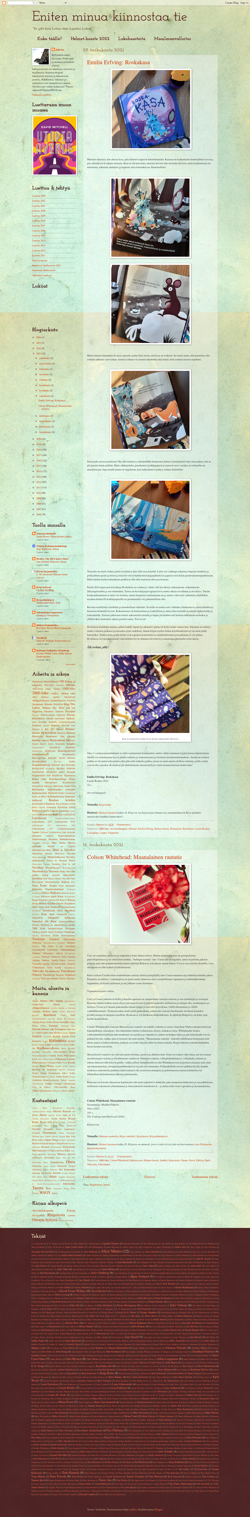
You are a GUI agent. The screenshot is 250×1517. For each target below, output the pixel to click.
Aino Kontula (179, 1243)
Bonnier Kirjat (59, 1122)
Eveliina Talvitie (76, 1309)
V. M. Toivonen (212, 1480)
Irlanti (39, 1032)
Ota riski (66, 878)
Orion (45, 1162)
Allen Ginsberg (169, 1251)
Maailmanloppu (39, 839)
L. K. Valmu (152, 1380)
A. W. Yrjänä (52, 1243)
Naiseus (63, 860)
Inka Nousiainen (106, 1330)
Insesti (35, 743)
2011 (39, 487)
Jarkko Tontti (38, 1340)
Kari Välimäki (50, 1369)
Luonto (103, 832)
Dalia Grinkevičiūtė (149, 1287)
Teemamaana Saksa (57, 1073)
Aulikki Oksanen (166, 1273)
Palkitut (65, 882)
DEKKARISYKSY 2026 (48, 602)
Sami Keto (214, 1451)
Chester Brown (37, 1283)
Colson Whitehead (119, 1160)
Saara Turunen (71, 1451)
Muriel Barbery (131, 1419)
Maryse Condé (124, 1409)
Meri (54, 842)
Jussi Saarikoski (123, 1362)
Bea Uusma (214, 1273)
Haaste (59, 729)
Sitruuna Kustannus (66, 1176)
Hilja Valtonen (104, 1326)
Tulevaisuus (69, 939)
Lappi (48, 1044)
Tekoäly (35, 935)
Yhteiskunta (104, 1164)
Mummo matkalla (108, 1136)
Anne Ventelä (90, 1262)
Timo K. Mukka (190, 1473)
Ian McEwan (192, 1326)
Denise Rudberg (199, 1291)
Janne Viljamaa (179, 1337)
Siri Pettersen (141, 1462)
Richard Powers (195, 1444)
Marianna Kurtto (144, 1402)
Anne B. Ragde (203, 1258)
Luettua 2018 (38, 220)
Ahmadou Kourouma (131, 1243)
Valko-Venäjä (37, 1083)
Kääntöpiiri (43, 1150)
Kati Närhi (59, 1373)
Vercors (131, 1483)
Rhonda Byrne (121, 1444)
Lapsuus (54, 810)
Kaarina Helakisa (55, 1366)
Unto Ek (182, 1480)
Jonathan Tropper (39, 1355)
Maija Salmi (97, 1398)
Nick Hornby (153, 1423)
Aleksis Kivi (180, 1246)
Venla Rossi (119, 1483)
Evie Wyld (91, 1308)
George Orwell (107, 1312)
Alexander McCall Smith (42, 1251)
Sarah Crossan (173, 1455)
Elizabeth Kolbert (41, 1301)
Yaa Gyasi (129, 1490)
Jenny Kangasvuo (143, 1344)
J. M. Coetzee (49, 1333)
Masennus (53, 839)
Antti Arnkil (196, 1265)
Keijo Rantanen (212, 1373)
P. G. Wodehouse (186, 1426)
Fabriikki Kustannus (42, 1129)
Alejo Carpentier (145, 1247)
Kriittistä (53, 793)
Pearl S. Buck (56, 1434)
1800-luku (70, 685)
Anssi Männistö (117, 1265)
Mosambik (46, 1052)
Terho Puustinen (91, 1473)
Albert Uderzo (129, 1247)
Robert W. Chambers (155, 1448)
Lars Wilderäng (204, 1380)
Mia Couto (47, 1412)
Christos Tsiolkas (145, 1283)
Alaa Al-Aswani (54, 1247)
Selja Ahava (145, 1458)
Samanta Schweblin (185, 1451)
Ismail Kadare (192, 1330)
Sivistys (35, 914)
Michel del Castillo (102, 1412)
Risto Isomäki (74, 1448)
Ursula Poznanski (195, 1480)
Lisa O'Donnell (126, 1391)
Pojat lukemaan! (67, 885)
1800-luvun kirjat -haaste (46, 688)
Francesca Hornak (195, 1309)
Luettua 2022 (38, 200)
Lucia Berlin (115, 1395)
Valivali (45, 956)
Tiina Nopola (156, 1473)
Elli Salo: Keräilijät (45, 590)
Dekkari (46, 708)
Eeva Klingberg (212, 1294)
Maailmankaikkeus (66, 835)
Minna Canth (130, 1416)
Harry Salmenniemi (96, 1319)
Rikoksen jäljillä (49, 896)
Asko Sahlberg (100, 1273)
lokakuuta (44, 369)
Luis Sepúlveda (143, 1395)
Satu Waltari (116, 1458)
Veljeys (62, 960)
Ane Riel (138, 1255)
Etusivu (150, 1176)
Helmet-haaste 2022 (90, 39)
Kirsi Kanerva (99, 1377)
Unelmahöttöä (38, 949)
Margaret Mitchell (169, 1398)
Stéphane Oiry (111, 1465)
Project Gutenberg (65, 1220)
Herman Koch (55, 1326)
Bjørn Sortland (140, 1276)
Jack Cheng (182, 1333)
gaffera (133, 1509)
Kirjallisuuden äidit (41, 775)
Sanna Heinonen (110, 1455)
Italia (51, 1032)
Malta (63, 1048)
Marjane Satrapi (95, 1405)
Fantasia (55, 725)
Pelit (73, 882)
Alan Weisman (113, 1247)
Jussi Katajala (107, 1362)
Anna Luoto (111, 1258)
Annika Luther (73, 1265)
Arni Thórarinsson (190, 1269)
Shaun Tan (175, 1458)
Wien (72, 1087)
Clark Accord (203, 1283)
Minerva (62, 1154)
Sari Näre (215, 1455)
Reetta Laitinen (212, 1441)
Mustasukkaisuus (39, 857)
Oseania (52, 1055)
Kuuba (41, 1044)
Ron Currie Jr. (189, 1448)
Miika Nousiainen (141, 1412)
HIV (52, 729)
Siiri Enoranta (49, 1462)
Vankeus (46, 960)
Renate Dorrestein (59, 1444)
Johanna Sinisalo (175, 1348)
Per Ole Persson (118, 1434)
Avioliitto (58, 704)
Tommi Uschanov (135, 1476)
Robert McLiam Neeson (133, 1448)
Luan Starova (75, 1395)
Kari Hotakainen (207, 1366)
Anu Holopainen (79, 1269)
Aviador (62, 1118)
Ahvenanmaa (69, 1001)
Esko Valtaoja (178, 1305)
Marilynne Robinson (178, 1402)
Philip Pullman (94, 1437)
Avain (54, 1118)
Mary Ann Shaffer (106, 1409)
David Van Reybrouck (151, 1291)
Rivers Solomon (89, 1448)
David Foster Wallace (73, 1291)
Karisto (36, 1143)
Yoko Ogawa (200, 1490)
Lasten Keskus (202, 828)
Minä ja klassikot (64, 850)
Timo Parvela (58, 1476)
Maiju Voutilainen (130, 1398)
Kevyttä (61, 768)
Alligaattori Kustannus (63, 1108)
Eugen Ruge (211, 1305)
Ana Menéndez (210, 1251)
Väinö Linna (164, 1487)
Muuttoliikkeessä (56, 857)
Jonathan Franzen (203, 1351)
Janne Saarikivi (163, 1337)
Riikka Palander (212, 1444)
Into (68, 1136)
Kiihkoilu (71, 768)
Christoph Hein (127, 1283)
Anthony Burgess (165, 1265)
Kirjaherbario (38, 771)
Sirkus (60, 910)
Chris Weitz (113, 1283)
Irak (73, 1029)
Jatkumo (71, 743)
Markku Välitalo (160, 1405)
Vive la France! (41, 1087)
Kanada (57, 1036)
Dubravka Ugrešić (99, 1294)
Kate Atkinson (165, 1369)
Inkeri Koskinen (123, 1330)
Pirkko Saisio (36, 1441)
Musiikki (71, 853)
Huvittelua (37, 736)
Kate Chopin (182, 1369)
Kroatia (35, 1044)
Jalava (41, 1139)
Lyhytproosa (55, 832)
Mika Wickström (41, 1416)
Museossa (59, 853)
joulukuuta (44, 358)
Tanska (43, 1073)
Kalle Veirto (136, 1366)
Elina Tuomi (181, 1298)
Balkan (46, 1011)
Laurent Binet (188, 1384)
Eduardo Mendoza (179, 1294)
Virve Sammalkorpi (109, 1487)
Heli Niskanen (89, 1323)
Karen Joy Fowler (151, 1366)
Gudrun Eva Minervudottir (50, 1316)
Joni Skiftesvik (71, 1355)
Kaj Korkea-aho (104, 1366)
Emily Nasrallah (92, 1301)
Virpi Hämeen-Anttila (73, 1487)
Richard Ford (164, 1444)
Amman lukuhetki (46, 533)
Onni (68, 871)
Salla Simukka (165, 1451)
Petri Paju (65, 1437)
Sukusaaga (70, 917)
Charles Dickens (185, 1280)
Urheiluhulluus (67, 949)
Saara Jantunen (55, 1451)
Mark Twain (126, 1405)
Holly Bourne (138, 1326)
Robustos (53, 1169)
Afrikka (59, 1000)
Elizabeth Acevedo (211, 1298)
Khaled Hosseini (41, 1377)
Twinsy (66, 1188)
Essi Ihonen (197, 1305)
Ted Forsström (200, 1469)
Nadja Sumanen (165, 1419)
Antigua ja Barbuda (66, 1008)
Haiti (73, 1025)
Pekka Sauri (103, 1434)
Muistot (48, 853)
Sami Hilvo (201, 1451)
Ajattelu (56, 696)
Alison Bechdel (152, 1251)
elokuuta (43, 379)
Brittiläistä (50, 1015)
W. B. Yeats (196, 1487)
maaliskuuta (45, 421)
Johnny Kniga (51, 1139)
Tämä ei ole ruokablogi (61, 946)
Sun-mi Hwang (167, 1465)
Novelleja (38, 867)
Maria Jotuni (50, 1402)
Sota (44, 914)
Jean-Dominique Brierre (142, 1340)
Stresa (41, 1180)
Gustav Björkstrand (73, 1316)
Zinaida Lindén (87, 1494)
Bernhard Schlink (89, 1276)
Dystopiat (70, 711)
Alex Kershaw (210, 1247)
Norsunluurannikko (39, 1055)
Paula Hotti (178, 1430)
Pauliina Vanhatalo (39, 1434)
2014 (39, 471)
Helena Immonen (209, 1319)
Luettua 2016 (38, 230)
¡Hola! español (68, 1090)
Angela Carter (151, 1255)
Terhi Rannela (70, 1472)
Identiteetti (51, 736)
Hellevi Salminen (119, 1323)
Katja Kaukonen (88, 1373)
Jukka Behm (149, 1359)
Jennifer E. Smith (56, 1344)
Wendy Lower (37, 1490)
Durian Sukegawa (117, 1294)
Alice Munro (111, 1251)
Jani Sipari (148, 1337)
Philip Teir (109, 1437)
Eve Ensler (60, 1309)
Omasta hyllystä (44, 1219)
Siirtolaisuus (49, 910)
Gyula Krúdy (105, 1316)
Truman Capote (191, 1476)
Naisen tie (52, 860)
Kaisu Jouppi (87, 1366)
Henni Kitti (174, 1323)
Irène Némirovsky (173, 1329)
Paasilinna (36, 1165)
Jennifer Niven (90, 1344)
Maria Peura (65, 1402)
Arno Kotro (205, 1269)
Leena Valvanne (138, 1388)
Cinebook (71, 1122)
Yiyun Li (188, 1490)
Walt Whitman (210, 1487)
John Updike (130, 1351)
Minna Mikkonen (185, 1416)
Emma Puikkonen (138, 1301)
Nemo (58, 1157)
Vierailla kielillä (58, 963)
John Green (46, 1351)
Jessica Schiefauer (190, 1344)
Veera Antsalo (40, 1483)
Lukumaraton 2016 (65, 825)
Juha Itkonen (74, 1359)
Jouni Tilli (186, 1355)
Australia (36, 1011)
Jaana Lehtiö (168, 1333)
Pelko (35, 885)
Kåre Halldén (138, 1380)
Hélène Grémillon (175, 1326)
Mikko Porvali (58, 1416)
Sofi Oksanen (62, 1465)
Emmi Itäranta (156, 1301)
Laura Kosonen (86, 1384)
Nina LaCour (61, 1426)
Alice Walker (135, 1251)
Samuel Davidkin (58, 1455)
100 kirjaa (65, 681)
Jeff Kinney (160, 1340)
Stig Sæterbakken (94, 1465)
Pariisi (60, 1055)
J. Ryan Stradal (82, 1333)
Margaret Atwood (149, 1398)
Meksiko (35, 1052)
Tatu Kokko (184, 1469)
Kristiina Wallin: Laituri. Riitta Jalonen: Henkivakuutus (54, 655)
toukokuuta (45, 396)
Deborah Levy (169, 1291)
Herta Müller (70, 1326)
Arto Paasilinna (47, 1273)
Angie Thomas (167, 1255)
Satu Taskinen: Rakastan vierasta (51, 561)
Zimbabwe (56, 1090)
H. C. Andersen (120, 1316)
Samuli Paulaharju (79, 1455)
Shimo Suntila (188, 1458)
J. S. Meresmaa (99, 1333)
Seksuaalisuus (68, 907)
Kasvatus (58, 761)
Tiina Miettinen (140, 1473)
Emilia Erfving (145, 828)
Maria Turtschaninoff (104, 1402)
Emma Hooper (122, 1301)
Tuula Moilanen (89, 1480)
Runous (71, 900)
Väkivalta (92, 1164)
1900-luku (68, 688)
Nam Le (180, 1419)
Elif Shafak (116, 1298)
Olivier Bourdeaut (139, 1426)
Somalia (62, 1069)
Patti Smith (149, 1430)
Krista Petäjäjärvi (51, 1380)
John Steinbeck (113, 1351)
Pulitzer (200, 1160)
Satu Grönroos (85, 1458)
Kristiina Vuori (68, 1380)
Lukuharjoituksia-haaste (65, 818)
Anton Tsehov (181, 1265)
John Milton (97, 1351)
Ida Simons (206, 1326)
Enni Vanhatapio (209, 1301)
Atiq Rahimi (135, 1273)
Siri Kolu (127, 1462)
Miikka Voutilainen (161, 1412)
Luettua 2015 (38, 235)
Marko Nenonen (209, 1405)
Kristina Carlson (86, 1380)
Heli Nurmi (103, 1323)
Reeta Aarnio (177, 1441)
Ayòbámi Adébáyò (198, 1273)
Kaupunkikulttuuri (41, 765)
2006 (39, 514)
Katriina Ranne (177, 1373)
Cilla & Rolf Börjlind (165, 1283)
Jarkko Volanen (55, 1340)
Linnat (72, 810)
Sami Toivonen (40, 1455)
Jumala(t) (70, 747)
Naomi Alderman (194, 1419)
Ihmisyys (70, 740)
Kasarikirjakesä (39, 761)
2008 (39, 503)
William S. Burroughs (91, 1490)
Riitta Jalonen (58, 1448)
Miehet (62, 842)
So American (49, 1069)
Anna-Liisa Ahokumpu (144, 1258)
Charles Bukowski (167, 1280)
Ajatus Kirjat (39, 1108)
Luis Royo (128, 1395)
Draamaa (59, 711)
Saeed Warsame (101, 1451)
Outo (73, 878)
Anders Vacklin (37, 1255)
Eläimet (133, 828)
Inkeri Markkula (139, 1330)
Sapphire (141, 1455)
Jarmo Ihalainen (73, 1340)
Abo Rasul (65, 1243)
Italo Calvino (208, 1330)
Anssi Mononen (101, 1265)
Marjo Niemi (111, 1405)
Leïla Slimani (49, 1391)
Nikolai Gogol (46, 1426)
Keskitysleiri (38, 768)
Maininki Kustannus (47, 1154)
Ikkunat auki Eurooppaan (54, 1029)
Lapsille (45, 810)
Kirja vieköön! (128, 1136)
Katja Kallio (72, 1373)
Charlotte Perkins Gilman (205, 1280)
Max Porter (168, 1409)
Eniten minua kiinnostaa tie (109, 17)
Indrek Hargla (91, 1330)
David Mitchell (99, 1291)
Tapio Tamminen (148, 1469)
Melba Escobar (204, 1409)
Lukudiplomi (69, 814)
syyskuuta (44, 374)
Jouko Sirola (157, 1355)
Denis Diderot (184, 1291)
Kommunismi (69, 782)
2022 (39, 348)
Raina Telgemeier (110, 1441)
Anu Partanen (124, 1269)
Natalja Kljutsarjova (39, 1423)
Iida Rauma (46, 1329)
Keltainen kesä (58, 764)
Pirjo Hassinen (194, 1437)
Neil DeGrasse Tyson (93, 1423)
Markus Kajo (56, 1409)
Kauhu (72, 761)
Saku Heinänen (149, 1451)
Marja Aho (38, 1405)
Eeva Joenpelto (196, 1294)
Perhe (43, 885)
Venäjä (48, 1083)
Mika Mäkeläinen (194, 1412)
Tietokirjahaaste (68, 935)
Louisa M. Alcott (57, 1395)
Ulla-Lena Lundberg (167, 1480)
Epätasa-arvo (136, 1160)
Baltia (54, 1011)
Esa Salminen (161, 1305)
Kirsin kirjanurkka (46, 571)
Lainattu (71, 1215)
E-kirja (71, 1210)
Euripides (35, 1309)
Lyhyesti (44, 832)
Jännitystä (50, 750)
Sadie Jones (85, 1451)
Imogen (62, 1136)
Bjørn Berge (122, 1276)
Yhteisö (37, 975)
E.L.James (146, 1294)
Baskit (62, 1011)
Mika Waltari (212, 1412)
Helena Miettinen (38, 1323)
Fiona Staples (179, 1309)
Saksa (51, 1066)
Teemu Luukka (52, 1473)
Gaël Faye (93, 1312)
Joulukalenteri (38, 747)
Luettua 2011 (38, 255)
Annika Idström (57, 1265)
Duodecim (71, 1125)
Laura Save (174, 1384)
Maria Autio (36, 1402)
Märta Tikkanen (147, 1419)
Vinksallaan (38, 967)
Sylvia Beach (117, 1469)
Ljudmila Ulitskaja (180, 1391)
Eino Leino (68, 1298)
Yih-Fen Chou (175, 1490)
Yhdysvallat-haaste (42, 1090)
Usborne (35, 1193)
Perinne (53, 885)
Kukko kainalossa (66, 792)
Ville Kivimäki (203, 1483)
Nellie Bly (124, 1423)
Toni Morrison (156, 1476)
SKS (61, 1169)
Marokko (71, 1048)
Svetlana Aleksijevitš (98, 1469)
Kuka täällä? (49, 39)
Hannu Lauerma (203, 1316)
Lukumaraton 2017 (43, 828)
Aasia (35, 1000)
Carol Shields (84, 1280)
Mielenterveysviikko (41, 849)
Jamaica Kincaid (212, 1333)
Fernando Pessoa (162, 1309)
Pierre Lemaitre (165, 1437)
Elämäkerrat (38, 718)
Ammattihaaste (58, 700)
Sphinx (35, 1180)
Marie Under (161, 1402)
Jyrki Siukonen (187, 1362)
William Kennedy (71, 1490)
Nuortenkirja (40, 871)
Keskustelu (50, 768)
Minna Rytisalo (202, 1416)
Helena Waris (72, 1323)
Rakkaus (55, 893)
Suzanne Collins (79, 1469)
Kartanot (71, 757)
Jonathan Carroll (182, 1351)
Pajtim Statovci (47, 1430)
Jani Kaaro (116, 1337)
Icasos (48, 1136)
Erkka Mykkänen (105, 1305)
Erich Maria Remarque (40, 1305)
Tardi (161, 1469)
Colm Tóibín (64, 1287)
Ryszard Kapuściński (207, 1448)
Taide (42, 928)
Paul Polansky (164, 1430)
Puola (64, 1062)
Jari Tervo (210, 1337)
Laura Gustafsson (49, 1384)
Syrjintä (35, 924)
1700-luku (59, 685)
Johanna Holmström (118, 1348)
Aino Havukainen (150, 1243)
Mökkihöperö (38, 860)
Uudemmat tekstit (95, 1176)
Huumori (70, 732)
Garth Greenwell (79, 1312)
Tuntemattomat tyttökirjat (54, 942)
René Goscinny (92, 1444)
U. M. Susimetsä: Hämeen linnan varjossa (51, 576)
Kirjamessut (69, 775)
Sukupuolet (53, 917)
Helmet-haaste (161, 828)
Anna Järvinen (40, 1258)
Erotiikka (42, 721)
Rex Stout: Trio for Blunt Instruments (53, 627)
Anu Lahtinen (108, 1269)
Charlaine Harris (150, 1280)
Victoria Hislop (143, 1483)
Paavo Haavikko (204, 1426)
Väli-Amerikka (60, 1087)
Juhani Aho (120, 1359)
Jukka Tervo (205, 1359)
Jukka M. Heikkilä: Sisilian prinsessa (53, 640)
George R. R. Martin (126, 1312)
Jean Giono (90, 1340)
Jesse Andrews (173, 1344)
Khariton (55, 1377)
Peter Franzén (210, 1434)
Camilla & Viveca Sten (41, 1280)
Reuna (45, 1169)
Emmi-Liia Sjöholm (175, 1301)
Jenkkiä (164, 1160)
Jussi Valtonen (140, 1362)
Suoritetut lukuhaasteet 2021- (47, 265)
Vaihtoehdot (48, 953)
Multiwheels (37, 1157)
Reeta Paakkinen (194, 1441)
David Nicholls (117, 1291)
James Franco (40, 1337)
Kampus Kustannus (67, 1140)
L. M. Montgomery (170, 1380)
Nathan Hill (57, 1423)
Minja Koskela (115, 1416)
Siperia (72, 1066)
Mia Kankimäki (62, 1412)
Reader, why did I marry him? (52, 558)
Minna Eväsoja (148, 1416)
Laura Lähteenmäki (122, 1384)
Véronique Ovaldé (180, 1487)
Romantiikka (70, 896)
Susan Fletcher (201, 1465)
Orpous (58, 878)
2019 (39, 444)
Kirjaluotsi (142, 1136)
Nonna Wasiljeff (89, 1426)
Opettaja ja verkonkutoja (47, 615)
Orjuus (184, 1160)
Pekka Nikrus (89, 1434)
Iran (33, 1032)
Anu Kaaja (93, 1269)
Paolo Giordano (66, 1430)
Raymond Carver (142, 1441)
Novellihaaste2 (53, 867)
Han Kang (135, 1315)
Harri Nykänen (62, 1319)
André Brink (127, 1255)
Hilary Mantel (86, 1326)
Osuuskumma (57, 1162)
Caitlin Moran (210, 1276)
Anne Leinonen (45, 1262)
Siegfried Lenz (205, 1458)
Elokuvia (61, 714)
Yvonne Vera (57, 1494)
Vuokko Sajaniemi (148, 1487)
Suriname (71, 1069)
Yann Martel (142, 1490)
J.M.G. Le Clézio (117, 1333)
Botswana (71, 1011)
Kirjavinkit (105, 804)
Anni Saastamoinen (176, 1262)
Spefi (207, 1160)
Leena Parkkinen (118, 1388)
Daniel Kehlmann (184, 1287)
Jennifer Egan (73, 1344)
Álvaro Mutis (103, 1494)
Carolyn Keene (100, 1280)
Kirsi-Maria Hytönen (183, 1376)
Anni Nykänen (158, 1262)
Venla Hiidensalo (102, 1483)
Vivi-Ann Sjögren (129, 1487)
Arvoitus (71, 700)
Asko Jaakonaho (81, 1273)
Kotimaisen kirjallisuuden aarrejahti (53, 789)
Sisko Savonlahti (209, 1462)
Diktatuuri (48, 711)
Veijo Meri (53, 1483)
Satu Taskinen (100, 1458)
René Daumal (76, 1444)
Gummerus (49, 1132)
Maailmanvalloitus (172, 39)
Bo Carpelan (159, 1276)
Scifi (47, 907)
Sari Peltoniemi (41, 1458)
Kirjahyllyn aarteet (55, 771)
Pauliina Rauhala (194, 1430)
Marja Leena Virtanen (56, 1405)
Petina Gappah (51, 1437)
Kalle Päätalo (121, 1366)
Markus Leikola (72, 1409)
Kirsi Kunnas (115, 1377)
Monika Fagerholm (93, 1419)
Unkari (64, 1080)
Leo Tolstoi (204, 1387)
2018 (39, 449)
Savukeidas (46, 1173)
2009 (39, 498)
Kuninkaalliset (38, 803)
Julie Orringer (80, 1362)
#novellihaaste (51, 681)
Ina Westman (76, 1329)
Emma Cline (107, 1301)
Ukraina (72, 1076)
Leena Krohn (67, 1388)
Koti (73, 785)
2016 (39, 460)
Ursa (73, 1188)
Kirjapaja (44, 1143)
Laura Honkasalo (69, 1384)
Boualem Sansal (175, 1276)
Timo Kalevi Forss (208, 1473)
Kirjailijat (71, 771)
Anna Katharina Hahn (59, 1258)
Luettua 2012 (38, 250)
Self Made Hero (39, 1176)
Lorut (34, 814)
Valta (64, 956)
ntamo (54, 1193)
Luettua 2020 (38, 210)
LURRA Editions (56, 1150)
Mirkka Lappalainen (46, 1419)
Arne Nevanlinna (173, 1269)
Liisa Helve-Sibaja (82, 1391)
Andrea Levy (52, 1255)
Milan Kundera (99, 1416)
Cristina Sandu (120, 1287)
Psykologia (36, 893)
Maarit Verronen (194, 1394)
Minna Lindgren (166, 1416)
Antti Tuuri (62, 1269)
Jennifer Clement (38, 1344)
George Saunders (148, 1312)
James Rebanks (55, 1337)
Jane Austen (102, 1337)
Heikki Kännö (159, 1319)
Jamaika (64, 1032)
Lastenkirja (93, 832)
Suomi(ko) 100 (40, 921)
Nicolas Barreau (168, 1423)
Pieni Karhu (49, 1166)
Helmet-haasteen (108, 812)
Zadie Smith (71, 1494)
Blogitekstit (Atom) (100, 1184)
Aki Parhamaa (210, 1243)
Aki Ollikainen (195, 1243)
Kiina (72, 1036)
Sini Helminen (94, 1462)
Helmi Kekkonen (138, 1323)
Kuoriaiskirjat (56, 1147)
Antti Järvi (49, 1269)
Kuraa (58, 803)
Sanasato (36, 1173)
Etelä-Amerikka (61, 1022)
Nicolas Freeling (186, 1423)
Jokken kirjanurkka (47, 625)
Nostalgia (56, 864)
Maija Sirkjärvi (113, 1398)
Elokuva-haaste (48, 714)
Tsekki (72, 1073)
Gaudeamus (69, 1129)
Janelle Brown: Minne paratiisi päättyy (54, 536)
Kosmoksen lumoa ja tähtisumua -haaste (51, 785)
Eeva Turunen (55, 1298)
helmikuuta (45, 426)
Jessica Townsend (208, 1344)
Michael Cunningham (81, 1412)
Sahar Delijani (118, 1451)
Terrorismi (45, 935)
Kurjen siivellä (68, 803)
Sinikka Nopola (111, 1462)
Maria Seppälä (85, 1402)
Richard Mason (179, 1444)
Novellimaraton (68, 867)
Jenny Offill (158, 1344)
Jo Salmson (55, 1348)
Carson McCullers (117, 1280)
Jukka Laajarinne (167, 1359)
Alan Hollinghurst (95, 1247)
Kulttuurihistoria (55, 796)
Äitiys (62, 978)
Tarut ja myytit (39, 932)
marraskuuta (45, 363)
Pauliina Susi (210, 1430)
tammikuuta (45, 432)
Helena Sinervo (55, 1323)
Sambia (58, 1066)
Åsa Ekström (117, 1494)
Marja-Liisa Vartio (76, 1405)
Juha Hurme (56, 1359)
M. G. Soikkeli (159, 1395)
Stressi (72, 914)
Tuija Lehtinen (208, 1476)
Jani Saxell (131, 1337)
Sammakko (69, 1169)
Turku (65, 1076)
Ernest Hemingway (126, 1305)
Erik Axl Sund (60, 1305)
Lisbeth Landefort (143, 1391)
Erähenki (53, 721)
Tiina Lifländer (124, 1473)
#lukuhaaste (37, 681)
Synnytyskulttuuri (67, 921)
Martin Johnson (89, 1409)
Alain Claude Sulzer (74, 1246)
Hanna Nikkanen (184, 1315)
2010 (39, 493)
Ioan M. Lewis (155, 1330)
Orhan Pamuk (156, 1426)
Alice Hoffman (90, 1251)
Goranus (36, 1132)
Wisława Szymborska (112, 1490)
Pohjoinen (62, 1165)
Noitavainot (37, 864)
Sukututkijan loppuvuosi (49, 612)
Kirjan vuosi (39, 779)
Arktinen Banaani (62, 1111)
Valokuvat (55, 956)
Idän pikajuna (67, 736)
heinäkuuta (45, 385)
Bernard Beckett (72, 1276)
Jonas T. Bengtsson (163, 1351)
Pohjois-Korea (48, 1059)
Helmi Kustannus (67, 1133)
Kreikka (71, 1041)
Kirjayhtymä (62, 1143)
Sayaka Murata (131, 1458)
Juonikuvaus (37, 751)
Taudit (51, 931)
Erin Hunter (88, 1305)
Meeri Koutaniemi (185, 1409)
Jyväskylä (47, 1036)
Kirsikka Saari (203, 1377)
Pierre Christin (149, 1437)
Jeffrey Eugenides (177, 1340)
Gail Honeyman (48, 1312)
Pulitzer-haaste (39, 260)
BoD (49, 1122)
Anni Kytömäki (124, 1262)
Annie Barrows (213, 1262)
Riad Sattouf (135, 1444)
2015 (39, 465)
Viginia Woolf (159, 1483)
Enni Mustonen (193, 1301)
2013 (39, 476)
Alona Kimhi (184, 1251)
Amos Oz (196, 1251)
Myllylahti (49, 1157)
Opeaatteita (69, 875)
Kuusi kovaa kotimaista (44, 807)
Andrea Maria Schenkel (71, 1255)
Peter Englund (195, 1434)
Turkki (59, 1076)
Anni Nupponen (143, 1262)
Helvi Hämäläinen (158, 1323)
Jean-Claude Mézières (120, 1340)
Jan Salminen (87, 1337)
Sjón (33, 1465)
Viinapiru (71, 963)
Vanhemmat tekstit (204, 1176)
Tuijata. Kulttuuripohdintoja (51, 546)
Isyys (50, 743)
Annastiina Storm (185, 1258)
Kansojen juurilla (56, 757)
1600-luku (49, 685)
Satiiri (35, 906)
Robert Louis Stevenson (110, 1448)
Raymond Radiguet (161, 1441)
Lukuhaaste (39, 818)
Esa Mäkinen (146, 1305)
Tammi (38, 1187)
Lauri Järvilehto (203, 1384)
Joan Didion (69, 1347)
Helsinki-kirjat (38, 1136)
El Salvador (69, 1018)
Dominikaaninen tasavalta (43, 1018)
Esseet (46, 725)
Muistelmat (37, 853)
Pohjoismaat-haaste (65, 1059)
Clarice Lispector (186, 1283)
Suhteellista (37, 917)
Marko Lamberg (192, 1405)
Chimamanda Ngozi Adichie (76, 1283)
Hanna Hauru (151, 1315)
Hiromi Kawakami (120, 1326)
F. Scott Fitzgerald (143, 1308)
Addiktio (55, 693)
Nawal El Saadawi (73, 1423)
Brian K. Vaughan (193, 1276)
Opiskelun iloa (39, 878)
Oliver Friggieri (122, 1426)
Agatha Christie (111, 1243)
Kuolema (50, 803)
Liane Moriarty (65, 1391)
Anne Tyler (76, 1262)
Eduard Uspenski (161, 1294)
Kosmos (45, 1146)
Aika (34, 696)
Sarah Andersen (156, 1455)
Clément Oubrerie (47, 1287)
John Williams (145, 1351)
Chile (63, 1015)
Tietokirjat (38, 939)
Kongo (45, 1041)
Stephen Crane (78, 1465)
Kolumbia (36, 1041)
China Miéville (98, 1283)
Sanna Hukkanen (127, 1455)
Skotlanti (36, 1069)
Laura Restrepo (142, 1384)
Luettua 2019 (38, 215)
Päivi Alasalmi (64, 1441)
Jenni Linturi (209, 1340)
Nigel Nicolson (202, 1423)
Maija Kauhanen (64, 1398)
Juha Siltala (107, 1359)
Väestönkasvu (69, 967)
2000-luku (104, 828)
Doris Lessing (62, 1294)
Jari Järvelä (196, 1337)
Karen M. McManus (170, 1366)
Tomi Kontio (77, 1476)
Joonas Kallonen (87, 1355)
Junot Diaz (94, 1362)
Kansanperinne (39, 757)
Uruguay (71, 1080)
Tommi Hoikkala (95, 1476)
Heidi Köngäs (130, 1319)
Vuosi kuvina (54, 967)
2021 (39, 353)
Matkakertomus (67, 839)
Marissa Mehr (196, 1402)
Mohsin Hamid (65, 1419)
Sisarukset (70, 910)
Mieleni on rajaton (61, 846)
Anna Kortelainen (78, 1258)
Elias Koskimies (101, 1298)
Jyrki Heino (171, 1362)
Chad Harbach (134, 1280)
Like (67, 1150)
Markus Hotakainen (39, 1409)
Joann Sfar (83, 1348)
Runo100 (54, 899)
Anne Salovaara (62, 1262)
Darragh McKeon (49, 1291)
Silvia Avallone (64, 1462)
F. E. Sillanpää (106, 1309)
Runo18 (63, 899)
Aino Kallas (166, 1243)
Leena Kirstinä (49, 1388)
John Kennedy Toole (79, 1351)
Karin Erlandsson (68, 1369)
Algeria (72, 1004)
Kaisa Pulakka (72, 1366)
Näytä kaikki (70, 664)
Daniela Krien (203, 1287)
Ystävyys (45, 978)
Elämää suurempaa (55, 718)
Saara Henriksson (38, 1451)
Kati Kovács (46, 1373)
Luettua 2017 (38, 225)
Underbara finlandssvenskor (45, 1080)
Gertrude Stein (185, 1312)
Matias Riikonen (140, 1409)
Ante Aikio (148, 1265)
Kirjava (52, 1143)
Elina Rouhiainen (164, 1298)
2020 (39, 439)
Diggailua (37, 711)
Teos (48, 1188)
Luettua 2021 (38, 205)
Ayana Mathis (182, 1273)
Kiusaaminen (51, 782)
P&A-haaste (37, 881)
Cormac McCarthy (102, 1287)
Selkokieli (36, 910)
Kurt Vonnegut (104, 1380)
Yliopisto (59, 974)
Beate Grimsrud (40, 1276)
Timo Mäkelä (38, 1476)
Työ (44, 946)
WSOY (45, 1192)
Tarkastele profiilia (41, 94)
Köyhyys (36, 810)
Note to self (68, 864)
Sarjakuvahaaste (55, 903)
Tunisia (52, 1076)
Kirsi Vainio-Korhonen (137, 1376)
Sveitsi (35, 1073)
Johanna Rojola (155, 1348)
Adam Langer (94, 1243)
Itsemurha (60, 743)
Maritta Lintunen (212, 1402)
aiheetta (55, 978)
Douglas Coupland (80, 1294)
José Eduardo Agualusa (123, 1355)
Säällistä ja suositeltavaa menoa (58, 925)
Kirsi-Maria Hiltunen (161, 1377)
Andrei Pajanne (92, 1255)
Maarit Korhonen (177, 1395)
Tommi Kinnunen (114, 1476)
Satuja (41, 906)
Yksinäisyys (49, 975)
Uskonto (36, 953)
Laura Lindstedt (102, 1384)
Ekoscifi (35, 715)
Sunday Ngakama (184, 1465)
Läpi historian (68, 832)
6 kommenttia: (124, 824)
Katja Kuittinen (125, 1373)
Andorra (54, 1008)
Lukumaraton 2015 (41, 825)
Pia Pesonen (134, 1437)
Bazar (43, 1122)
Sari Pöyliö (57, 1458)
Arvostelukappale (119, 828)
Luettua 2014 (38, 240)
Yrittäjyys (36, 978)
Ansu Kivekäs (133, 1265)
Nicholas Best (138, 1423)
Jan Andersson (72, 1337)
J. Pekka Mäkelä (65, 1333)
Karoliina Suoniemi (106, 1369)
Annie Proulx (40, 1265)
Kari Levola (36, 1369)
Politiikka (37, 889)
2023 (39, 343)
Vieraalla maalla (41, 963)
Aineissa (44, 696)
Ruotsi (43, 1066)
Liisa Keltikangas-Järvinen (105, 1391)
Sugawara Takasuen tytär (147, 1465)
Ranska (71, 1062)
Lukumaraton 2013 (42, 821)
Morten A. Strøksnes (112, 1419)
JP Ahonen (132, 1333)
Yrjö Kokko (44, 1494)
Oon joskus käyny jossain (53, 873)
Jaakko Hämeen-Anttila (150, 1333)
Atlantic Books (54, 1115)
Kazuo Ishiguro (195, 1373)
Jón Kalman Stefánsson (206, 1362)
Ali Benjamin (63, 1251)
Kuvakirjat (188, 828)
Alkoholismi (69, 696)
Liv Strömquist (161, 1391)
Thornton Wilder (108, 1473)
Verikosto (71, 960)
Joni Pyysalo (56, 1355)
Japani (72, 1032)
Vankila (54, 960)
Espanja (35, 1022)
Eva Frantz (47, 1308)
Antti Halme (211, 1265)
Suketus (60, 49)
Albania (56, 1004)
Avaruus (48, 704)
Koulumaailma (39, 793)
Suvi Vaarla (63, 1469)
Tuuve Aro (105, 1480)
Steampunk (62, 914)
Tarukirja (41, 637)
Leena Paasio (100, 1388)
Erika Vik (74, 1305)
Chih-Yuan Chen (54, 1283)
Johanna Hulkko (138, 1348)
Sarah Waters (188, 1455)
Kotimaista (176, 828)
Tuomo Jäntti (74, 1480)
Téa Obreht (122, 1480)
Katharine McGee (199, 1369)
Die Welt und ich (64, 708)
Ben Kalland (56, 1276)
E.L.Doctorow (133, 1294)
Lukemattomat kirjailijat (50, 814)
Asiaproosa (37, 704)
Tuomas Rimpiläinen (56, 1480)
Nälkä (62, 871)
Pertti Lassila (134, 1434)
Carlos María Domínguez (64, 1280)
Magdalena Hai (47, 1398)
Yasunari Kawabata (158, 1490)
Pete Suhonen (163, 1433)
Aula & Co (69, 1115)
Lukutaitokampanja (66, 828)
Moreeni (71, 1154)
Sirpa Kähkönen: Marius (47, 548)
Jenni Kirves (195, 1340)
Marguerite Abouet (188, 1398)
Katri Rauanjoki (159, 1373)
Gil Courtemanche (202, 1312)
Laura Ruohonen (159, 1384)
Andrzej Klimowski (110, 1255)
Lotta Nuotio (210, 1391)
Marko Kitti (176, 1405)
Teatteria (58, 932)
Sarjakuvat (69, 903)
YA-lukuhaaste (52, 971)
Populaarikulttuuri (55, 889)
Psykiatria (71, 889)
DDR (73, 1015)
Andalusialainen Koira (41, 1111)
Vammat (71, 956)
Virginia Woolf (55, 1487)
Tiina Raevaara (172, 1472)
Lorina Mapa (196, 1391)
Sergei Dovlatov (160, 1458)
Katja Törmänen (141, 1373)
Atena (43, 1115)
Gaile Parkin (63, 1312)
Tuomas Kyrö (37, 1480)
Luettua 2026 (38, 196)
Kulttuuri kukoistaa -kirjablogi (52, 650)
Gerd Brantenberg (168, 1312)
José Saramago (142, 1355)
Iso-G (43, 743)
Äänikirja (70, 978)
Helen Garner (192, 1319)
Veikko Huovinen (68, 1483)
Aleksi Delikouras (163, 1247)
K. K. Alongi (37, 1366)
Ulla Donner (150, 1480)
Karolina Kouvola (147, 1369)
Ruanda (35, 1066)
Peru (40, 1059)
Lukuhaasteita (131, 39)
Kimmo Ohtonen (82, 1377)
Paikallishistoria (52, 881)
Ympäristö (113, 832)
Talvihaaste (70, 928)
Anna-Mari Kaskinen (166, 1258)
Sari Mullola (202, 1455)
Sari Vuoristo (70, 1458)
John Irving (61, 1351)
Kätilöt (72, 807)
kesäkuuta (44, 390)
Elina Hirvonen (145, 1298)
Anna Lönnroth (126, 1258)
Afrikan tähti (68, 693)
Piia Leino (179, 1437)
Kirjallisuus (57, 775)
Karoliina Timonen (127, 1369)
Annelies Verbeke (106, 1262)
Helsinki (36, 1029)
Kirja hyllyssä (43, 587)
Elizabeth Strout (59, 1301)
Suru (53, 921)
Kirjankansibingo (57, 779)
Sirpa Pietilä (193, 1462)
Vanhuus (36, 960)
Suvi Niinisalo (48, 1469)
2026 (39, 337)
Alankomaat (37, 1004)
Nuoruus (54, 871)
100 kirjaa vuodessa (42, 275)
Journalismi (54, 747)
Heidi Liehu (145, 1319)
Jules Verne (54, 1362)
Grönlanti (65, 1025)
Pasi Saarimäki (135, 1430)
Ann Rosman (213, 1255)
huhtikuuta (44, 416)
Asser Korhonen (120, 1273)
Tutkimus (71, 942)
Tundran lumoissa (40, 1076)
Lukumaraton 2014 (65, 821)
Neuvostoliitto (60, 1051)
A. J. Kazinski (37, 1243)
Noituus (47, 864)
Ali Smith (76, 1251)
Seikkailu (55, 907)
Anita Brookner (198, 1255)
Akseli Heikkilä (37, 1247)
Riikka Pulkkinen (41, 1448)
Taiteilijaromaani (55, 928)
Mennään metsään (40, 842)
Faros (58, 1129)
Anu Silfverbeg (140, 1269)
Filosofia (65, 725)
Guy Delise (90, 1315)
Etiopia (43, 1025)
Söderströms (69, 1183)
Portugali (51, 1062)
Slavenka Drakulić (46, 1465)
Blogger (158, 1509)
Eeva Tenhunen (40, 1298)
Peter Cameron (179, 1434)
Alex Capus (195, 1247)
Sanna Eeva (95, 1455)
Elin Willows (129, 1298)
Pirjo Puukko (210, 1437)
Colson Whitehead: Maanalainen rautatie (134, 857)
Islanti (45, 1032)
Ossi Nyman (170, 1426)
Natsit (72, 860)
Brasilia (35, 1015)
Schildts (57, 1173)
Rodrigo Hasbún (173, 1448)
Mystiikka (70, 857)
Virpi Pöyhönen (91, 1487)
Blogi (67, 704)
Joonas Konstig (104, 1355)
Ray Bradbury (126, 1441)
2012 (39, 482)
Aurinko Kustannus (40, 1118)
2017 (39, 455)
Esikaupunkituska (67, 721)
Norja (72, 1051)
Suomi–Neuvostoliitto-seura (48, 1183)
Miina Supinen (178, 1412)
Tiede (56, 935)
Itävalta (57, 1032)
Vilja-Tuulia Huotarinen (180, 1483)
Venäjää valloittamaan (64, 1083)
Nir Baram (74, 1426)
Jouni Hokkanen (172, 1355)
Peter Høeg (36, 1437)
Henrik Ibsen (213, 1322)
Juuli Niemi (156, 1362)
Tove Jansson (174, 1476)
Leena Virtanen (154, 1388)
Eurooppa (53, 1025)
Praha (59, 1062)
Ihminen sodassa (40, 740)
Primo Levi (50, 1441)
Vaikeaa (59, 953)
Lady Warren (189, 1380)
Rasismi (65, 892)
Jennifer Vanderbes (107, 1344)
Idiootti (55, 1136)
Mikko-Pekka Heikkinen (79, 1416)
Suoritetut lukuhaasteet (43, 270)
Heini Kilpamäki (177, 1319)
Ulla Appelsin (136, 1480)
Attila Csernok (150, 1273)
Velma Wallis (85, 1483)
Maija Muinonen (81, 1398)
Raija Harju (94, 1441)
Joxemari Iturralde (201, 1355)
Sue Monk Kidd (127, 1465)
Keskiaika (70, 764)
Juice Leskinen (134, 1359)
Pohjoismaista (39, 1062)
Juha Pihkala (92, 1359)
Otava (192, 1160)
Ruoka (35, 903)
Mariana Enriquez (126, 1402)
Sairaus (42, 903)
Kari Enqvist (189, 1366)
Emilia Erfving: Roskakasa (118, 62)
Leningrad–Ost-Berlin (60, 1044)
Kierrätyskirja (38, 1215)
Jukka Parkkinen (190, 1359)
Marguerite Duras (207, 1398)
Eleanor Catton (84, 1298)
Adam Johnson (79, 1243)
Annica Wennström (195, 1262)
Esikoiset (37, 725)
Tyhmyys (35, 946)
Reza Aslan (107, 1444)
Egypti (59, 1018)
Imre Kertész (61, 1330)
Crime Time (57, 1125)
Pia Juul (122, 1437)
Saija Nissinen (133, 1451)
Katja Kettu (107, 1373)
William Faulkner (53, 1490)
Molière (78, 1419)
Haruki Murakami (114, 1319)
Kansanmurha (68, 754)
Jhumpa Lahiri (38, 1348)
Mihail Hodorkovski (121, 1412)
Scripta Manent (68, 1173)
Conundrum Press (40, 1125)
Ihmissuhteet (57, 740)
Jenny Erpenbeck (125, 1344)
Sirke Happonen (158, 1462)
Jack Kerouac (195, 1333)
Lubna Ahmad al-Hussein (95, 1395)
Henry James (40, 1326)
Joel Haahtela (97, 1347)
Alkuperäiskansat (41, 700)
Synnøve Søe (132, 1469)
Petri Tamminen (78, 1437)
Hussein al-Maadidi (157, 1326)
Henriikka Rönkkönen (192, 1322)
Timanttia (54, 939)
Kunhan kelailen (62, 800)
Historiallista (48, 732)
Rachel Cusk (81, 1441)
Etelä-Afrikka (46, 1022)
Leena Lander (86, 1388)
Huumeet (61, 732)
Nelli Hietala (110, 1423)
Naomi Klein (210, 1419)
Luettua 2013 (38, 245)
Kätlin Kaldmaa (122, 1380)
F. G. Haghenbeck (123, 1309)
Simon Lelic (79, 1462)
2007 (39, 509)
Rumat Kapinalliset (41, 899)
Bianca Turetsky (107, 1276)
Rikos (60, 896)
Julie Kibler (67, 1362)
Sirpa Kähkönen (177, 1462)
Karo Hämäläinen (87, 1369)
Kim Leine (67, 1377)
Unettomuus (52, 949)
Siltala (53, 1176)
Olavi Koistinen (105, 1426)
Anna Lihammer (96, 1258)
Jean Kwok (102, 1340)
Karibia (65, 1036)
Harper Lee (48, 1319)
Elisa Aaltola (194, 1298)
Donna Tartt (47, 1294)
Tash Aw (170, 1469)
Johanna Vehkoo (199, 1347)
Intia (69, 1029)
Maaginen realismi (42, 835)
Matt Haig (155, 1409)
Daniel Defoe (166, 1287)
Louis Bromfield (38, 1395)
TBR (34, 928)
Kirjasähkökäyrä (159, 1136)
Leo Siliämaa (190, 1388)
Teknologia (69, 932)
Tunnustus (37, 942)
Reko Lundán (40, 1444)
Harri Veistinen (78, 1319)
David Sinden (132, 1291)
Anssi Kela (86, 1265)
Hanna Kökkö (167, 1316)
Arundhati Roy (65, 1273)
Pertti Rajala (148, 1434)
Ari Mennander (156, 1269)
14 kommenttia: (125, 1156)
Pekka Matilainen (73, 1434)
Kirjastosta (174, 1160)
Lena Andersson (172, 1388)
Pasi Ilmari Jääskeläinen (89, 1430)
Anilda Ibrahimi (182, 1255)
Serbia (65, 1066)
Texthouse (58, 1188)
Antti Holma (36, 1269)
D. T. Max (133, 1287)
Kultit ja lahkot (39, 796)
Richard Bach (149, 1444)
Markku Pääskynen (142, 1405)
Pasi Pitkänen (114, 1430)
